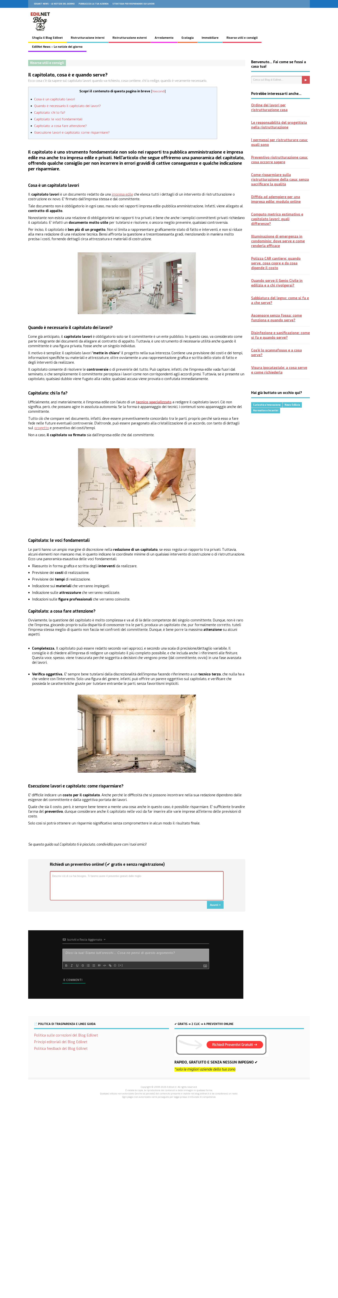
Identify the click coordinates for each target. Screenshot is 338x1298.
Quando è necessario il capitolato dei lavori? (67, 106)
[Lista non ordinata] (93, 965)
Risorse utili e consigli (242, 38)
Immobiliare (210, 38)
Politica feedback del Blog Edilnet (61, 1048)
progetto (41, 428)
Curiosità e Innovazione (266, 404)
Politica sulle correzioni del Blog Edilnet (66, 1035)
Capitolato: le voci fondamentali (58, 119)
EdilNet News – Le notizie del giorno (54, 4)
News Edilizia (292, 404)
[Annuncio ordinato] (88, 965)
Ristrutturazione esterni (129, 38)
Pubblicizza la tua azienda (94, 4)
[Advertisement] (169, 1170)
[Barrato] (82, 965)
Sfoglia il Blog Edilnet (47, 38)
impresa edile (122, 194)
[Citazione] (99, 965)
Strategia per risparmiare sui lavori (133, 4)
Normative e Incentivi (265, 410)
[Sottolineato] (77, 965)
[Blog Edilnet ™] (40, 33)
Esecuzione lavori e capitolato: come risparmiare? (72, 132)
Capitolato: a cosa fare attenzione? (60, 126)
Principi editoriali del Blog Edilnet (60, 1042)
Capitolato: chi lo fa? (49, 112)
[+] (121, 965)
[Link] (110, 965)
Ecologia (188, 38)
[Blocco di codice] (104, 965)
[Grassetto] (66, 965)
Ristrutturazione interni (87, 38)
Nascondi (158, 91)
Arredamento (164, 38)
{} (115, 965)
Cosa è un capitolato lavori (54, 99)
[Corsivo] (72, 965)
